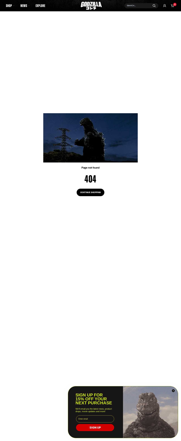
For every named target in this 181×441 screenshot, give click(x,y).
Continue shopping (90, 192)
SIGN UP (95, 428)
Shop (9, 6)
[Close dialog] (173, 390)
